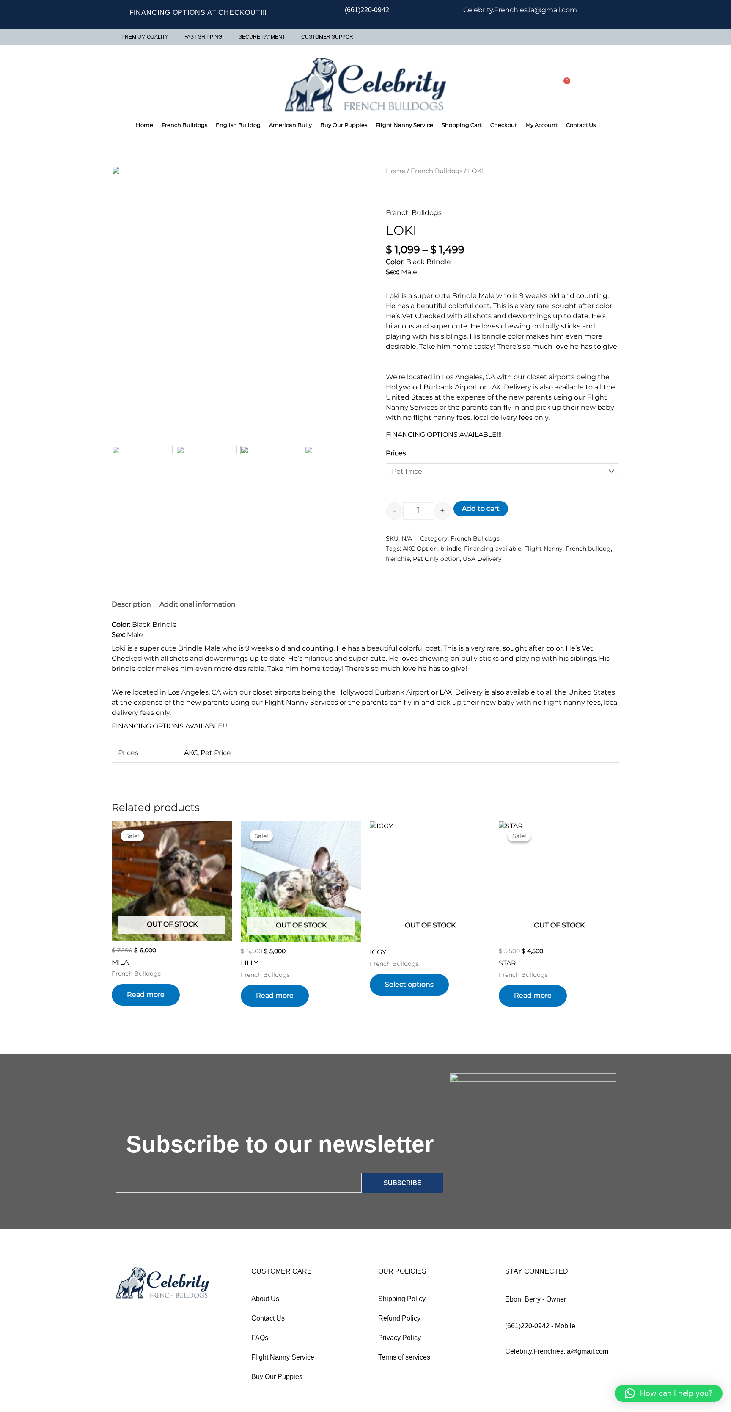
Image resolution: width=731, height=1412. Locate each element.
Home (144, 124)
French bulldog (588, 548)
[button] (355, 339)
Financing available (492, 548)
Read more (146, 1000)
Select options (409, 990)
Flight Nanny (543, 548)
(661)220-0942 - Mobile (540, 1331)
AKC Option (420, 548)
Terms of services (404, 1362)
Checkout (503, 124)
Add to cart (481, 509)
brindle (450, 548)
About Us (265, 1303)
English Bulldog (238, 124)
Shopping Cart (462, 124)
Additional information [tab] (197, 609)
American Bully (290, 124)
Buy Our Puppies (343, 124)
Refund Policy (399, 1323)
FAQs (259, 1342)
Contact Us (581, 124)
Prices (396, 453)
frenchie (398, 559)
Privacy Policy (399, 1342)
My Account (541, 124)
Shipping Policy (402, 1303)
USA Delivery (482, 559)
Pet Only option (436, 559)
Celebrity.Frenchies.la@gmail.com (556, 1356)
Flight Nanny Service (404, 124)
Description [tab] (131, 609)
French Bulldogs (184, 124)
